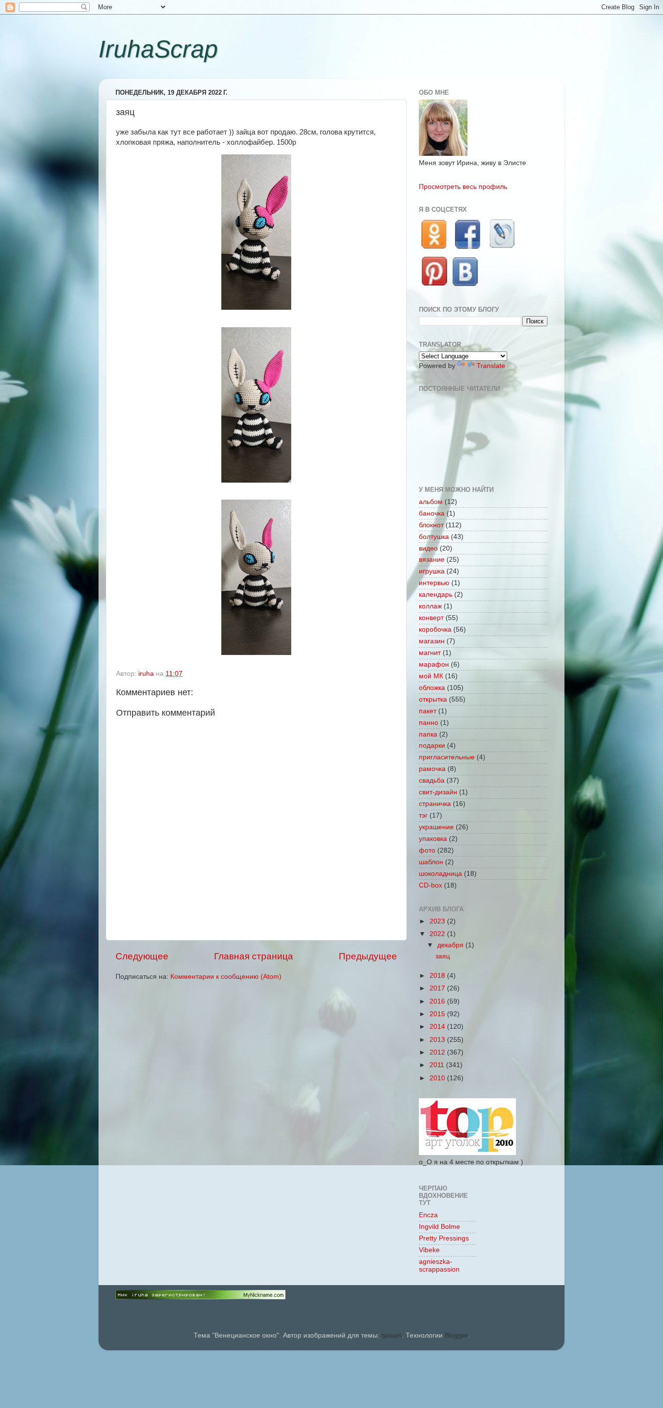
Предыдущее (368, 956)
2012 (438, 1052)
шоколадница (440, 873)
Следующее (142, 956)
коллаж (430, 606)
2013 (438, 1039)
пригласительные (447, 757)
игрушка (432, 571)
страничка (435, 803)
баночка (432, 513)
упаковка (433, 838)
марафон (434, 664)
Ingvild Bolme (439, 1226)
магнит (430, 652)
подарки (432, 745)
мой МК (431, 676)
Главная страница (253, 956)
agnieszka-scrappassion (439, 1265)
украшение (436, 827)
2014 (438, 1026)
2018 (438, 975)
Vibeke (429, 1250)
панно (428, 722)
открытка (433, 699)
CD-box (430, 885)
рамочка (432, 768)
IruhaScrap (158, 49)
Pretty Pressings (444, 1238)
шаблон (431, 862)
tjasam (391, 1335)
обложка (432, 687)
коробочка (435, 629)
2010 (438, 1078)
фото (427, 850)
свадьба (432, 780)
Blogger (456, 1335)
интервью (434, 583)
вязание (432, 559)
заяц (442, 956)
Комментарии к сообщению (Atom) (226, 976)
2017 (438, 988)
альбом (431, 501)
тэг (423, 815)
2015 (438, 1014)
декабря (451, 945)
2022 (438, 934)
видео (428, 548)
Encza (428, 1215)
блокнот (431, 525)
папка (428, 734)
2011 (438, 1065)
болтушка (434, 536)
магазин (432, 641)
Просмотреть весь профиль (463, 186)
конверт (431, 617)
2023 (438, 921)
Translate (491, 365)
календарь (435, 594)
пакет (427, 711)
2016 (438, 1001)
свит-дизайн (438, 792)
